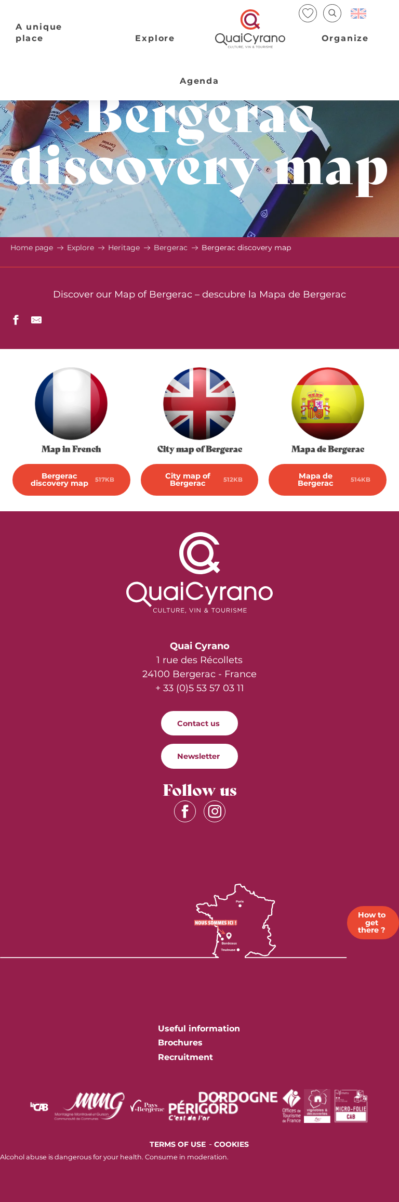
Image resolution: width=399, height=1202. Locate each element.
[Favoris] (309, 13)
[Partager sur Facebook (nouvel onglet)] (15, 321)
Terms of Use (178, 1144)
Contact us (198, 723)
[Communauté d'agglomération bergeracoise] (39, 1106)
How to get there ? (371, 922)
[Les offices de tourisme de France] (291, 1105)
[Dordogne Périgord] (223, 1105)
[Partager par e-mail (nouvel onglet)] (36, 321)
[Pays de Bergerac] (147, 1105)
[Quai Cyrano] (250, 28)
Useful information (199, 1028)
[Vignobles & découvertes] (317, 1105)
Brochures (180, 1043)
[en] (359, 13)
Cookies (231, 1144)
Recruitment (185, 1057)
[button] (332, 13)
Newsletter (198, 756)
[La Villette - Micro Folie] (351, 1105)
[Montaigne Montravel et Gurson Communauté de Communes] (89, 1105)
